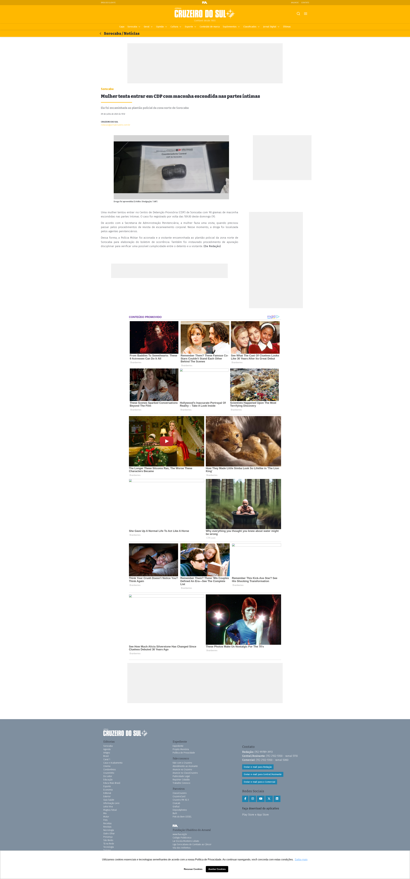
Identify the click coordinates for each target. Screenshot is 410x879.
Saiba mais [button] (301, 859)
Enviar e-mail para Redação (258, 767)
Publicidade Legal (181, 776)
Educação (108, 779)
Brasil (106, 756)
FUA (175, 825)
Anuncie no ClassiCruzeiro (185, 773)
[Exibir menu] (305, 14)
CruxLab (176, 803)
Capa (121, 26)
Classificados (249, 26)
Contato (305, 2)
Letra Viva (108, 806)
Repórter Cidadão (181, 779)
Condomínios (109, 769)
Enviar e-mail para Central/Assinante (263, 774)
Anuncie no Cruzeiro (182, 769)
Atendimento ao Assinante (185, 766)
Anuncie (295, 2)
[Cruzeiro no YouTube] (261, 799)
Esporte (189, 26)
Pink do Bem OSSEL (182, 816)
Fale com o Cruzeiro (182, 762)
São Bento (108, 840)
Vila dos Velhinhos (182, 847)
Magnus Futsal (110, 810)
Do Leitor (107, 776)
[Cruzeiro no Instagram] (252, 799)
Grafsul (176, 806)
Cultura (174, 26)
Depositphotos (180, 810)
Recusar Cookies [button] (193, 869)
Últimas (287, 26)
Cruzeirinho (108, 773)
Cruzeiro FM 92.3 (181, 800)
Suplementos (230, 26)
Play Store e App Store (255, 814)
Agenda (107, 749)
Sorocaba (132, 26)
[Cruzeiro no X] (269, 799)
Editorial (107, 793)
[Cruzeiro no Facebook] (245, 799)
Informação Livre (111, 803)
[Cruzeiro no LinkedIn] (277, 799)
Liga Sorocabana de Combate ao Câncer (192, 844)
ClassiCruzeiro (180, 793)
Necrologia (108, 830)
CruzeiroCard (179, 796)
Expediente (178, 746)
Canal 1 (106, 759)
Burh (175, 813)
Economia (108, 789)
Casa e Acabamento (113, 762)
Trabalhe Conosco (181, 783)
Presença (107, 837)
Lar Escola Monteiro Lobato (186, 841)
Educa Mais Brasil (111, 783)
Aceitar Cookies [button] (217, 869)
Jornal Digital (269, 26)
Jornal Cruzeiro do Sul (205, 13)
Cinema (106, 766)
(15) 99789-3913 (264, 751)
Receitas (107, 823)
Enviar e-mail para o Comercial (259, 782)
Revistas (107, 826)
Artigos (106, 752)
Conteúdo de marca (210, 26)
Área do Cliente (108, 2)
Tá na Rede (108, 843)
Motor (106, 816)
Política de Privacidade (184, 752)
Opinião (160, 26)
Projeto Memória (181, 749)
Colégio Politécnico (182, 837)
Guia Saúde (108, 800)
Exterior (107, 796)
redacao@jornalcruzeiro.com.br (115, 125)
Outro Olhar (109, 833)
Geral (146, 26)
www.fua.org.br (180, 834)
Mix (105, 813)
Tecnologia (108, 847)
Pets (105, 820)
